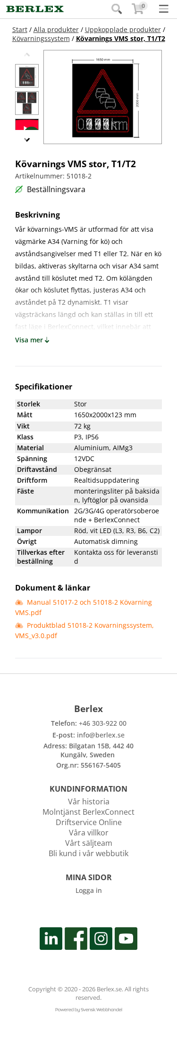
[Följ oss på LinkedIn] (51, 940)
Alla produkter (56, 29)
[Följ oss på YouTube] (126, 940)
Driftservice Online (89, 822)
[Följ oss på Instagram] (101, 940)
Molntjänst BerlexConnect (88, 812)
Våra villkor (89, 832)
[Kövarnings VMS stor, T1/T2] (27, 76)
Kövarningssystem (41, 38)
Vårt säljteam (88, 843)
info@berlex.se (101, 734)
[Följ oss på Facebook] (76, 940)
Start (19, 29)
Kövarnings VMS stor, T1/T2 (120, 38)
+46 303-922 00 (102, 723)
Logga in (89, 890)
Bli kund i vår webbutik (88, 853)
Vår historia (89, 801)
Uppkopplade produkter (123, 29)
